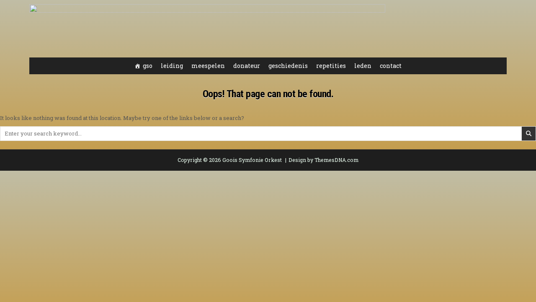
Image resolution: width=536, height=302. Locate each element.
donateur (246, 66)
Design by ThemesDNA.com (323, 159)
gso (147, 66)
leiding (172, 66)
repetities (331, 66)
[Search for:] (268, 133)
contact (391, 66)
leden (362, 66)
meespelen (208, 66)
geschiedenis (288, 66)
